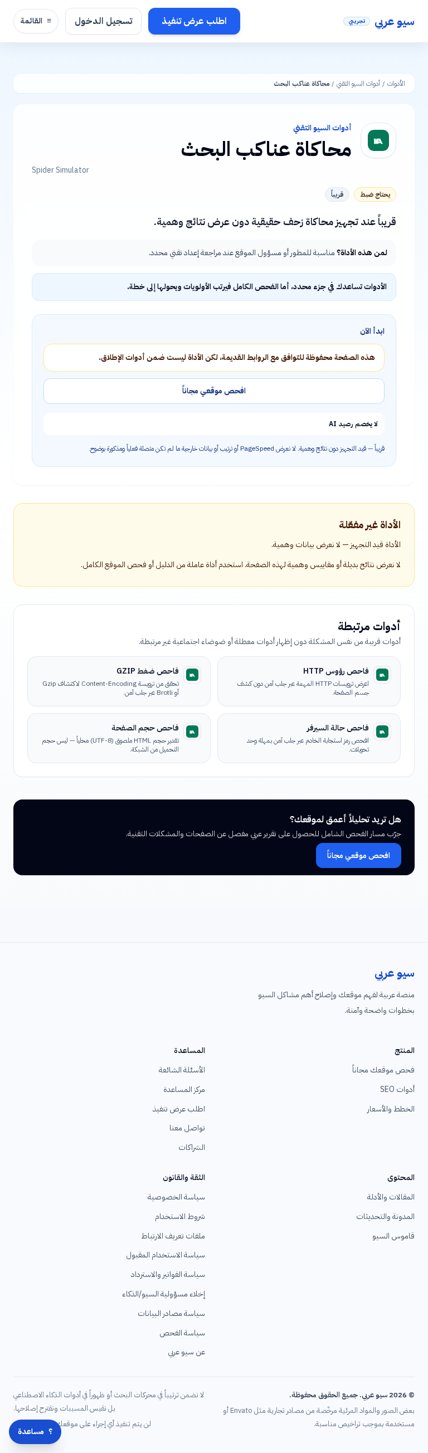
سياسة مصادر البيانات (171, 1313)
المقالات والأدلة (391, 1197)
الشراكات (191, 1147)
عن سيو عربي (186, 1352)
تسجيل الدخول (103, 21)
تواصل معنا (187, 1128)
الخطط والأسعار (391, 1109)
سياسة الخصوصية (176, 1197)
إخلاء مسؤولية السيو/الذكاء (163, 1294)
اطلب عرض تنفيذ (194, 21)
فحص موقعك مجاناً (383, 1070)
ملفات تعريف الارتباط (173, 1236)
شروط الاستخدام (180, 1216)
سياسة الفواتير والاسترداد (168, 1274)
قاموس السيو (393, 1236)
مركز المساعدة (184, 1089)
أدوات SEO (397, 1089)
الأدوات (396, 84)
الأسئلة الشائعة (182, 1070)
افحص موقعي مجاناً (214, 391)
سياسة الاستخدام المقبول (165, 1255)
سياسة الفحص (182, 1333)
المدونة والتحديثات (385, 1216)
